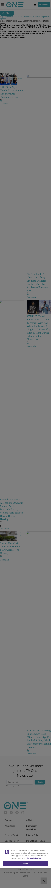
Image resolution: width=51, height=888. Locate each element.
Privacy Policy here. (34, 858)
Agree (25, 863)
